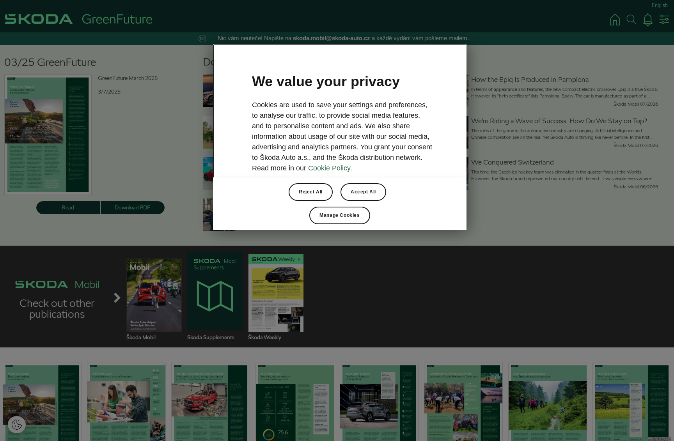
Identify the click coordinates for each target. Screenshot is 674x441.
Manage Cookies (339, 215)
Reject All (311, 192)
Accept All (363, 192)
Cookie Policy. (330, 168)
